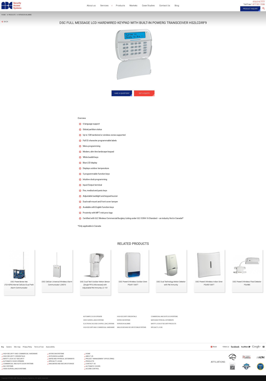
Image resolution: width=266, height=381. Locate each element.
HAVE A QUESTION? (121, 93)
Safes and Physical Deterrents (162, 320)
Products (12, 15)
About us (89, 356)
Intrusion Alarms (24, 15)
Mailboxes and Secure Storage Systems (131, 327)
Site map (17, 347)
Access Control (92, 369)
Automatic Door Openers (92, 316)
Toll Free (254, 4)
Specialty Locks (156, 327)
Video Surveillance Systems (93, 320)
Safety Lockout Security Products (163, 323)
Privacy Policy (27, 347)
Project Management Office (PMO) (100, 359)
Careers (9, 347)
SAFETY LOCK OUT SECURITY (13, 359)
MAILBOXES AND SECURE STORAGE (61, 364)
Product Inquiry (250, 9)
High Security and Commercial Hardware (98, 327)
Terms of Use (39, 347)
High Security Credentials (127, 316)
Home (3, 15)
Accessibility (50, 347)
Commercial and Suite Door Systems (164, 316)
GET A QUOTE (144, 93)
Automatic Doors (93, 366)
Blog (2, 347)
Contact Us (90, 364)
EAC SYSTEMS (8, 366)
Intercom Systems (123, 320)
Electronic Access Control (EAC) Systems (98, 323)
